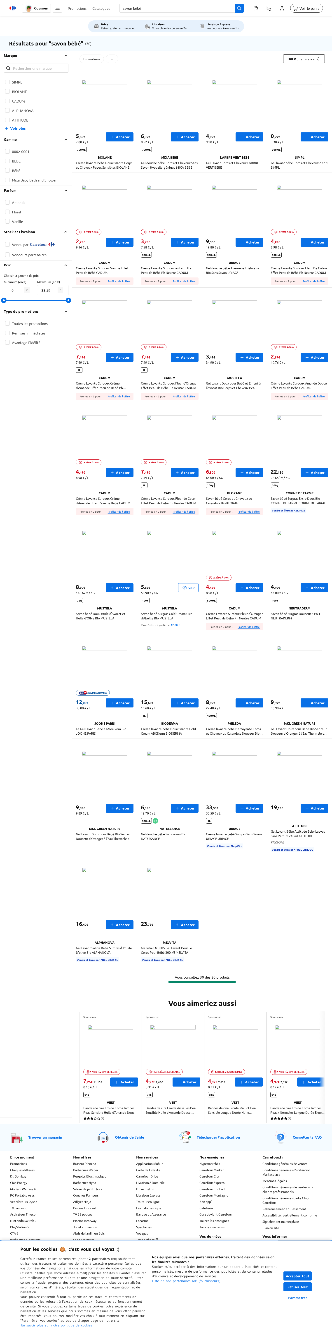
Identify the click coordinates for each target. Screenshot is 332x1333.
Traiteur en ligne (148, 1201)
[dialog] (166, 1286)
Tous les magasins (211, 1227)
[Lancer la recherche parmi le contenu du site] (239, 8)
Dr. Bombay (18, 1176)
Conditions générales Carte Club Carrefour (285, 1200)
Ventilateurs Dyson (23, 1201)
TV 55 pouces (82, 1214)
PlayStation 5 (19, 1227)
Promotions (91, 59)
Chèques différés (22, 1170)
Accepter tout (297, 1276)
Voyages (142, 1233)
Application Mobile (149, 1163)
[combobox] (181, 8)
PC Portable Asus (22, 1195)
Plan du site (270, 1228)
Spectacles (144, 1227)
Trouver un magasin (45, 1137)
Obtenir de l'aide (129, 1137)
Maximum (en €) (48, 282)
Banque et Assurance (151, 1214)
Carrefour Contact (212, 1189)
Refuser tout (298, 1287)
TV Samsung (18, 1208)
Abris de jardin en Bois (89, 1233)
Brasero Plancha (84, 1163)
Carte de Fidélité (148, 1170)
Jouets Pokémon (85, 1227)
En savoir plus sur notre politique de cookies (56, 1325)
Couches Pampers (85, 1195)
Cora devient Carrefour (215, 1214)
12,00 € (175, 625)
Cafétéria (206, 1208)
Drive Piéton (145, 1189)
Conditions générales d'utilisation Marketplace (286, 1172)
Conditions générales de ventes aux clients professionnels (287, 1189)
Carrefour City (209, 1176)
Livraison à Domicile (150, 1182)
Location (142, 1220)
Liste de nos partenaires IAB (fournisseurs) (186, 1281)
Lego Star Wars (83, 1239)
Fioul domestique (148, 1208)
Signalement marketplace (280, 1221)
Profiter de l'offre (119, 281)
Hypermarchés (209, 1163)
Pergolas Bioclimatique (89, 1176)
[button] (57, 8)
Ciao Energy (18, 1182)
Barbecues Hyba (84, 1182)
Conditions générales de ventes (284, 1163)
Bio (112, 59)
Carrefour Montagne (213, 1195)
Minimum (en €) (15, 282)
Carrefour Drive (147, 1176)
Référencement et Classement (284, 1209)
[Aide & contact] (255, 8)
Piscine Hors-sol (84, 1208)
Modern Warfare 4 (23, 1189)
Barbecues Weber (85, 1170)
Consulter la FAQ (307, 1137)
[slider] (4, 300)
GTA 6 (14, 1233)
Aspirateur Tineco (22, 1214)
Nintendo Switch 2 (23, 1220)
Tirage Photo (145, 1239)
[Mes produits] (269, 8)
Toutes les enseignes (214, 1220)
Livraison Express (148, 1195)
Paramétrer (297, 1298)
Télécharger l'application (218, 1137)
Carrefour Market (211, 1170)
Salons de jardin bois (87, 1189)
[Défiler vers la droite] (314, 1067)
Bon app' (205, 1201)
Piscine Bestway (84, 1220)
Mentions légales (274, 1181)
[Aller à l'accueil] (13, 8)
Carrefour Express (211, 1182)
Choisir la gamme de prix (21, 275)
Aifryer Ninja (82, 1201)
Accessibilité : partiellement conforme (289, 1215)
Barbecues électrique (25, 1239)
